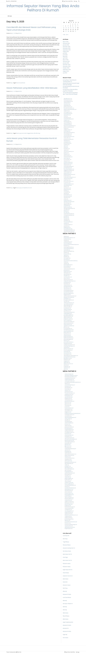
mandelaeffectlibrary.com (69, 118)
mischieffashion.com (68, 185)
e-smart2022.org (67, 192)
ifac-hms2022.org (67, 258)
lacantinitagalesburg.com (68, 290)
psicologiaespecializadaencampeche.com (73, 382)
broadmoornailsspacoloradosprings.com (72, 413)
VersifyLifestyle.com (67, 135)
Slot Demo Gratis (67, 551)
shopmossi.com (68, 456)
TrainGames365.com (68, 124)
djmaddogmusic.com (69, 467)
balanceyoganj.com (67, 121)
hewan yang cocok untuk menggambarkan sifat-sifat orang (28, 133)
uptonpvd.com (67, 449)
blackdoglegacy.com (68, 395)
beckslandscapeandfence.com (70, 376)
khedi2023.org (66, 245)
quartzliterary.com (67, 310)
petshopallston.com (68, 409)
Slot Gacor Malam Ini (68, 603)
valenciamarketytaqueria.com (70, 417)
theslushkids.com (68, 443)
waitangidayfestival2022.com (69, 230)
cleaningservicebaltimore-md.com (71, 375)
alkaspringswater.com (68, 305)
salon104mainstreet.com (68, 304)
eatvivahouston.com (69, 397)
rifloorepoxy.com (68, 447)
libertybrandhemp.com (69, 498)
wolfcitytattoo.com (68, 436)
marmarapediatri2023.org (68, 248)
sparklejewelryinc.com (69, 431)
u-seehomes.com (67, 182)
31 (75, 31)
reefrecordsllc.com (68, 418)
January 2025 (66, 63)
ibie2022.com (66, 211)
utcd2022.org (66, 252)
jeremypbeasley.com (68, 167)
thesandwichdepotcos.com (69, 169)
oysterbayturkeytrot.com (69, 437)
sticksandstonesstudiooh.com (70, 454)
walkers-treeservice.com (69, 455)
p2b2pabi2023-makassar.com (69, 237)
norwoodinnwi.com (68, 500)
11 (77, 26)
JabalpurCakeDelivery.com (69, 127)
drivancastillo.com (68, 474)
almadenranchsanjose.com (69, 201)
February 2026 (66, 43)
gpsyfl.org (66, 369)
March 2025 (65, 59)
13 (66, 27)
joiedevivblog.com (68, 496)
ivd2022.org (66, 262)
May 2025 (65, 56)
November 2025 (66, 48)
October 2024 (66, 68)
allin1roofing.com (68, 470)
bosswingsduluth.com (68, 328)
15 (70, 27)
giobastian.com (68, 444)
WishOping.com (67, 140)
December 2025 (66, 46)
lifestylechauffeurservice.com (69, 174)
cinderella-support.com (68, 162)
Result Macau (66, 616)
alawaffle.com (67, 420)
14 (68, 27)
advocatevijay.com (67, 202)
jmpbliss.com (66, 152)
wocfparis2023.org (67, 239)
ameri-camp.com (67, 158)
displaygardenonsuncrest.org (69, 356)
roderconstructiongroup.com (69, 268)
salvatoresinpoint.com (68, 178)
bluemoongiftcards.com (69, 483)
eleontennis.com (67, 197)
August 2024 (66, 71)
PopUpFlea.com (67, 148)
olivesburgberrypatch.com (70, 441)
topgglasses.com (68, 412)
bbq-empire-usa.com (68, 358)
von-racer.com (66, 301)
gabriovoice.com (68, 403)
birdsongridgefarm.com (69, 494)
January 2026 (66, 45)
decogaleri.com (67, 275)
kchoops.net (67, 486)
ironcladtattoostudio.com (69, 432)
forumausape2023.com (68, 221)
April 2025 (65, 58)
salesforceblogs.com (68, 123)
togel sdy (65, 634)
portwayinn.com (68, 466)
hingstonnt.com (67, 110)
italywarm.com (67, 520)
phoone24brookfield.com (68, 342)
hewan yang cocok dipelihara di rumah (24, 187)
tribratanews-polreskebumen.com (71, 515)
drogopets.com (67, 361)
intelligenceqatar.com (68, 129)
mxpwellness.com (68, 459)
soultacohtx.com (67, 366)
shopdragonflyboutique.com (69, 346)
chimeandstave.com (68, 399)
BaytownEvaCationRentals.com (70, 125)
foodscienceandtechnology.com (71, 524)
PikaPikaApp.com (67, 131)
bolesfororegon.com (69, 504)
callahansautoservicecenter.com (70, 295)
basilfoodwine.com (68, 479)
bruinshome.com (68, 433)
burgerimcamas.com (68, 528)
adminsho (20, 33)
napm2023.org (66, 219)
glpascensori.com (68, 445)
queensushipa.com (67, 155)
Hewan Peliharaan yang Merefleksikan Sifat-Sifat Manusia (31, 88)
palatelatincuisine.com (69, 394)
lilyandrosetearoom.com (69, 440)
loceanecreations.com (69, 493)
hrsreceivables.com (67, 159)
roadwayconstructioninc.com (69, 344)
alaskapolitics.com (67, 114)
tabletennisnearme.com (68, 363)
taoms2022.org (66, 259)
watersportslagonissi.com (69, 183)
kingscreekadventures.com (69, 136)
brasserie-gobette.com (68, 350)
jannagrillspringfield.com (68, 314)
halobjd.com (66, 128)
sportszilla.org (66, 347)
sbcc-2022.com (66, 212)
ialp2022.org (66, 255)
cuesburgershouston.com (70, 380)
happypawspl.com (67, 294)
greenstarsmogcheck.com (69, 293)
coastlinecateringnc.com (69, 379)
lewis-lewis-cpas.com (68, 196)
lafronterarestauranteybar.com (71, 439)
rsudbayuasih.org (68, 516)
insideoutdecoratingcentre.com (70, 177)
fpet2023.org (66, 190)
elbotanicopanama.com (68, 279)
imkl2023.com (66, 223)
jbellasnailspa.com (67, 332)
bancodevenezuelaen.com (69, 108)
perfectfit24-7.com (67, 298)
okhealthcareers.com (68, 98)
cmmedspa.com (68, 475)
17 (75, 27)
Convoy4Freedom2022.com (69, 215)
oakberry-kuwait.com (68, 309)
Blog (11, 82)
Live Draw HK (66, 535)
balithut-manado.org (68, 207)
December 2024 (66, 64)
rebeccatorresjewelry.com (69, 151)
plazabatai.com (67, 270)
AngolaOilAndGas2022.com (69, 213)
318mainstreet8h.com (68, 306)
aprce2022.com (67, 209)
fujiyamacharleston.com (68, 316)
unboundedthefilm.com (68, 101)
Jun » (67, 34)
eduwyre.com (66, 186)
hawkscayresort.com (68, 271)
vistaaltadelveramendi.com (70, 378)
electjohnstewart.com (69, 512)
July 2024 (65, 72)
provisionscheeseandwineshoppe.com (71, 244)
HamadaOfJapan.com (68, 133)
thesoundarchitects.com (69, 468)
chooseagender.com (68, 112)
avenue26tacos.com (68, 410)
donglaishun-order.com (68, 319)
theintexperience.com (68, 99)
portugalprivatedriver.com (69, 300)
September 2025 (67, 50)
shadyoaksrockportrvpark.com (70, 281)
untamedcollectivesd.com (69, 458)
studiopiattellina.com (68, 313)
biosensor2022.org (67, 253)
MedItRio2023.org (67, 227)
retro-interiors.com (67, 188)
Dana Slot (65, 582)
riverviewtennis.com (67, 354)
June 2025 (65, 54)
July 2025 (65, 53)
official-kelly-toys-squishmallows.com (71, 355)
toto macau (65, 637)
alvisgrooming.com (67, 335)
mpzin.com (66, 146)
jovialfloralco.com (67, 179)
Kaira (15, 652)
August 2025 (66, 51)
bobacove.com (66, 340)
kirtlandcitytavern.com (69, 489)
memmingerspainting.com (69, 166)
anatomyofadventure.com (70, 473)
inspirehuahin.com (67, 165)
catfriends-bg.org (67, 102)
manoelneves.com (67, 117)
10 (75, 26)
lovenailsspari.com (67, 308)
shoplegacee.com (67, 142)
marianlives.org (67, 104)
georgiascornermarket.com (69, 297)
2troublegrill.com (68, 451)
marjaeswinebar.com (68, 285)
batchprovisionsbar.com (68, 348)
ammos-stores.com (68, 492)
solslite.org (67, 464)
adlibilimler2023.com (67, 204)
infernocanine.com (68, 460)
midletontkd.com (68, 477)
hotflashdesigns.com (68, 171)
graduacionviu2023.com (69, 426)
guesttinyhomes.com (69, 391)
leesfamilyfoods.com (68, 194)
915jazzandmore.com (68, 324)
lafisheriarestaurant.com (68, 323)
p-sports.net (67, 406)
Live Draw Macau (67, 597)
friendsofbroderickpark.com (69, 312)
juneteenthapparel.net (69, 519)
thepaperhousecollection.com (70, 462)
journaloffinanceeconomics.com (71, 521)
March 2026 (65, 41)
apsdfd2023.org (67, 220)
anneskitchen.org (68, 416)
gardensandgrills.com (69, 478)
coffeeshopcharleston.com (69, 302)
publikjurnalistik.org (68, 517)
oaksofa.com (66, 365)
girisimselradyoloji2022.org (69, 251)
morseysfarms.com (67, 352)
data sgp (75, 1)
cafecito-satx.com (68, 425)
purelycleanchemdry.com (68, 139)
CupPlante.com (67, 144)
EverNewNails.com (67, 175)
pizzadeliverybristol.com (68, 291)
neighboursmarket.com (69, 501)
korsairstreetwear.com (69, 408)
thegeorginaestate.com (68, 336)
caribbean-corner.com (69, 482)
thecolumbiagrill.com (68, 243)
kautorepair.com (67, 283)
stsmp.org (66, 116)
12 (63, 27)
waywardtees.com (67, 105)
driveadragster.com (68, 387)
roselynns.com (66, 120)
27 (66, 31)
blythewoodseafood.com (68, 337)
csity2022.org (66, 263)
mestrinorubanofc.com (69, 508)
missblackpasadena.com (69, 414)
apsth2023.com (67, 226)
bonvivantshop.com (67, 143)
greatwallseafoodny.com (69, 401)
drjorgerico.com (67, 154)
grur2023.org (66, 216)
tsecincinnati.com (67, 267)
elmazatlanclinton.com (68, 286)
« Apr (64, 34)
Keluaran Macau (67, 545)
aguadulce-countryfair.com (69, 325)
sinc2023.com (66, 240)
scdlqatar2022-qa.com (68, 241)
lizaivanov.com (67, 390)
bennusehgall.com (67, 266)
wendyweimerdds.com (68, 156)
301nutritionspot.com (69, 490)
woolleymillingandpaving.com (70, 448)
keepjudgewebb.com (69, 471)
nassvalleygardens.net (69, 510)
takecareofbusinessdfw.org (69, 132)
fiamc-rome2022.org (67, 320)
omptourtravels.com (68, 513)
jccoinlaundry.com (67, 282)
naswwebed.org (67, 205)
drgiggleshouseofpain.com (69, 170)
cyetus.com (66, 198)
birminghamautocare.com (69, 329)
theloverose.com (68, 402)
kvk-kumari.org (67, 523)
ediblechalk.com (67, 362)
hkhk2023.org (66, 217)
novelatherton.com (68, 509)
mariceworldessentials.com (69, 321)
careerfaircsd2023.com (68, 224)
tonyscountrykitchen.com (68, 331)
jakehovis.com (66, 327)
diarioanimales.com (67, 274)
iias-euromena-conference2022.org (70, 260)
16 (73, 27)
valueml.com (66, 150)
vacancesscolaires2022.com (69, 231)
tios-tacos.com (67, 424)
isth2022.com (66, 236)
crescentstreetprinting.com (70, 384)
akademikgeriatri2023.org (68, 247)
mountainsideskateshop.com (70, 487)
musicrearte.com (67, 351)
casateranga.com (68, 452)
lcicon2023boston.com (68, 228)
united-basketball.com (69, 422)
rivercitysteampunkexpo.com (70, 485)
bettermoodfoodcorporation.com (70, 109)
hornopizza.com (68, 386)
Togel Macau (66, 542)
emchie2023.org (67, 249)
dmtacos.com (67, 383)
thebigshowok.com (68, 398)
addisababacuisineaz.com (70, 527)
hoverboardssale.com (68, 113)
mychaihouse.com (67, 333)
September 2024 (67, 69)
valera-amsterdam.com (69, 497)
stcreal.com (66, 147)
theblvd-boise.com (67, 189)
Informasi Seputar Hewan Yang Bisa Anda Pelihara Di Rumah (43, 8)
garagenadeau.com (67, 173)
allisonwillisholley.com (69, 463)
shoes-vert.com (67, 278)
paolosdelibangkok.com (68, 339)
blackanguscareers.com (69, 502)
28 (68, 31)
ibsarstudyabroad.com (68, 264)
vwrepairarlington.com (69, 374)
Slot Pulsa (65, 538)
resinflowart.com (68, 405)
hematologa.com (68, 389)
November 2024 (66, 66)
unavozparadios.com (68, 277)
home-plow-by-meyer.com (70, 393)
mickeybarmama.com (68, 343)
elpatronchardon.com (68, 317)
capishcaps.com (67, 367)
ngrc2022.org (66, 193)
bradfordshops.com (67, 200)
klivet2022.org (66, 256)
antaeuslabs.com (67, 137)
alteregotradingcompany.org (69, 208)
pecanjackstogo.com (69, 428)
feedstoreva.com (67, 359)
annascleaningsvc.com (69, 435)
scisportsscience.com (69, 525)
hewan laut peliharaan (20, 82)
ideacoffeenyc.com (67, 287)
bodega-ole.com (68, 505)
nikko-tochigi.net (68, 481)
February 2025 (66, 61)
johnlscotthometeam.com (68, 181)
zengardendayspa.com (69, 429)
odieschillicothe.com (67, 289)
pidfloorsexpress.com (68, 106)
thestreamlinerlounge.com (70, 506)
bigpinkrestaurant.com (68, 163)
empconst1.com (67, 160)
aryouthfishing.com (68, 421)
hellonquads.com (67, 272)
